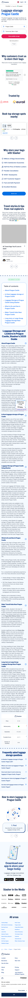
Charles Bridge (4, 922)
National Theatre (4, 934)
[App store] (19, 879)
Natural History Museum (6, 936)
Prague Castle (18, 924)
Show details (21, 990)
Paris (16, 958)
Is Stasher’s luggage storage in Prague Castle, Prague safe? (12, 760)
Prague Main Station (19, 927)
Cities (5, 949)
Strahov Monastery (19, 931)
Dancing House (4, 927)
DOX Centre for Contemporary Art (7, 924)
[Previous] (11, 138)
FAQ (2, 970)
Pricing (17, 967)
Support (17, 970)
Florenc (3, 929)
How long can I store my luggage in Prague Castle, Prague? (13, 779)
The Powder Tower (19, 934)
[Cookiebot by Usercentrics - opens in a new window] (20, 978)
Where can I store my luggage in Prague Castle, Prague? (12, 767)
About (3, 967)
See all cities (4, 963)
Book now (14, 193)
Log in (21, 2)
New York (17, 960)
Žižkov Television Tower (20, 941)
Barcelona (4, 960)
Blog (2, 972)
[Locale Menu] (18, 2)
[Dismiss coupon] (26, 401)
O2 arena (3, 938)
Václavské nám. (18, 938)
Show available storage (14, 36)
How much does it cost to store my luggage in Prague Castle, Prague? (11, 773)
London (3, 958)
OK (14, 994)
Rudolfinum (17, 929)
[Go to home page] (5, 2)
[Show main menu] (25, 2)
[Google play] (9, 879)
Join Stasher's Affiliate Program (19, 973)
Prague (14, 43)
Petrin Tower (17, 922)
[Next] (16, 138)
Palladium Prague (5, 943)
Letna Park (3, 931)
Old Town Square (4, 941)
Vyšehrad (17, 936)
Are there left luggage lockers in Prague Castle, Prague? (12, 786)
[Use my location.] (24, 26)
